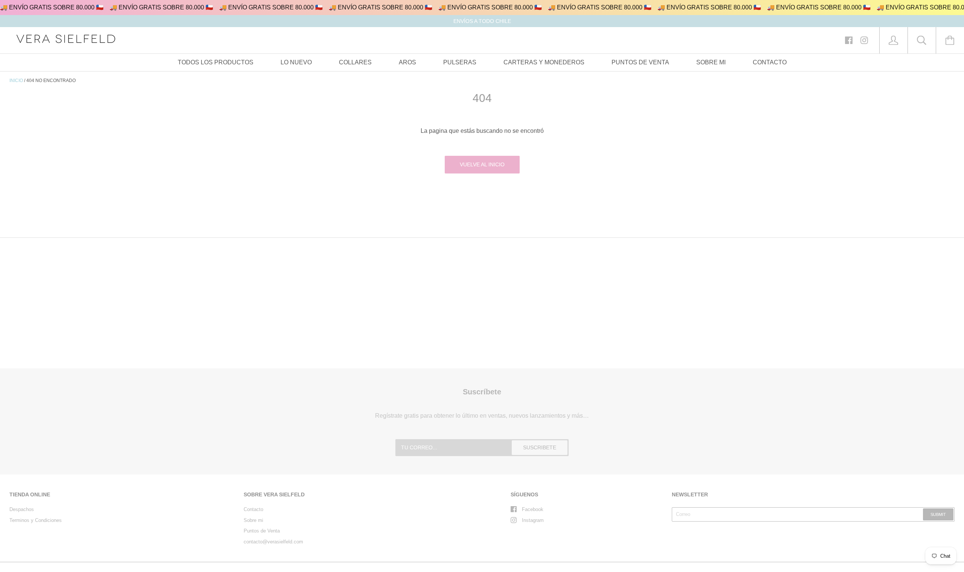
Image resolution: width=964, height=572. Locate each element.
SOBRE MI (711, 62)
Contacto (253, 509)
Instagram (533, 520)
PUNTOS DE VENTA (640, 62)
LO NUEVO (296, 62)
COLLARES (355, 62)
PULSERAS (459, 62)
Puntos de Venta (262, 531)
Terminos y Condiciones (35, 520)
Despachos (21, 509)
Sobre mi (253, 520)
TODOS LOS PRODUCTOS (215, 62)
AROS (407, 62)
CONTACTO (770, 62)
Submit (938, 514)
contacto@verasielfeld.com (273, 542)
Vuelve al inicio (482, 164)
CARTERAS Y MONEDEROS (543, 62)
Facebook (532, 509)
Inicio (16, 80)
